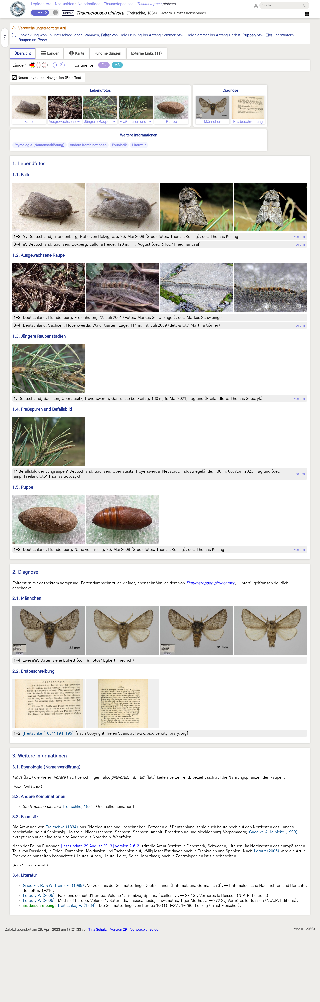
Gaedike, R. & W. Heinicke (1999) (53, 886)
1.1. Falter (22, 175)
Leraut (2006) (267, 851)
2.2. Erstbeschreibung (33, 671)
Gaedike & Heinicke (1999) (273, 832)
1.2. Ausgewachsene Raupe (38, 255)
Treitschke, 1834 (78, 807)
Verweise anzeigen (145, 929)
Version (118, 929)
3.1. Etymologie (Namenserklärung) (46, 767)
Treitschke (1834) (62, 827)
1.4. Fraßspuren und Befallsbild (42, 409)
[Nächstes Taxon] (46, 13)
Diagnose (230, 90)
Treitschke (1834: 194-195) (49, 733)
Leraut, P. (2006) (39, 896)
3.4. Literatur (24, 875)
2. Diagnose (25, 572)
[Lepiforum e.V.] (18, 9)
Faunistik (119, 145)
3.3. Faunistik (25, 817)
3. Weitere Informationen (39, 756)
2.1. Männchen (27, 598)
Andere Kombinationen (88, 145)
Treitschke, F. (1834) (77, 906)
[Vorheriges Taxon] (34, 13)
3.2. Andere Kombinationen (39, 796)
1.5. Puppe (22, 487)
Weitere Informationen (138, 135)
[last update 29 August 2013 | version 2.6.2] (101, 846)
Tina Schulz (97, 929)
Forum (299, 237)
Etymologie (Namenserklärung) (39, 145)
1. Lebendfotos (29, 163)
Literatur (139, 145)
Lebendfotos (100, 90)
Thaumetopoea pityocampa (210, 583)
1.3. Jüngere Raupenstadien (39, 336)
